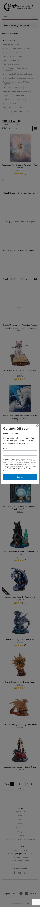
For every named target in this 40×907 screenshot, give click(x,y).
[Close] (37, 425)
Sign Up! (20, 477)
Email (5, 448)
